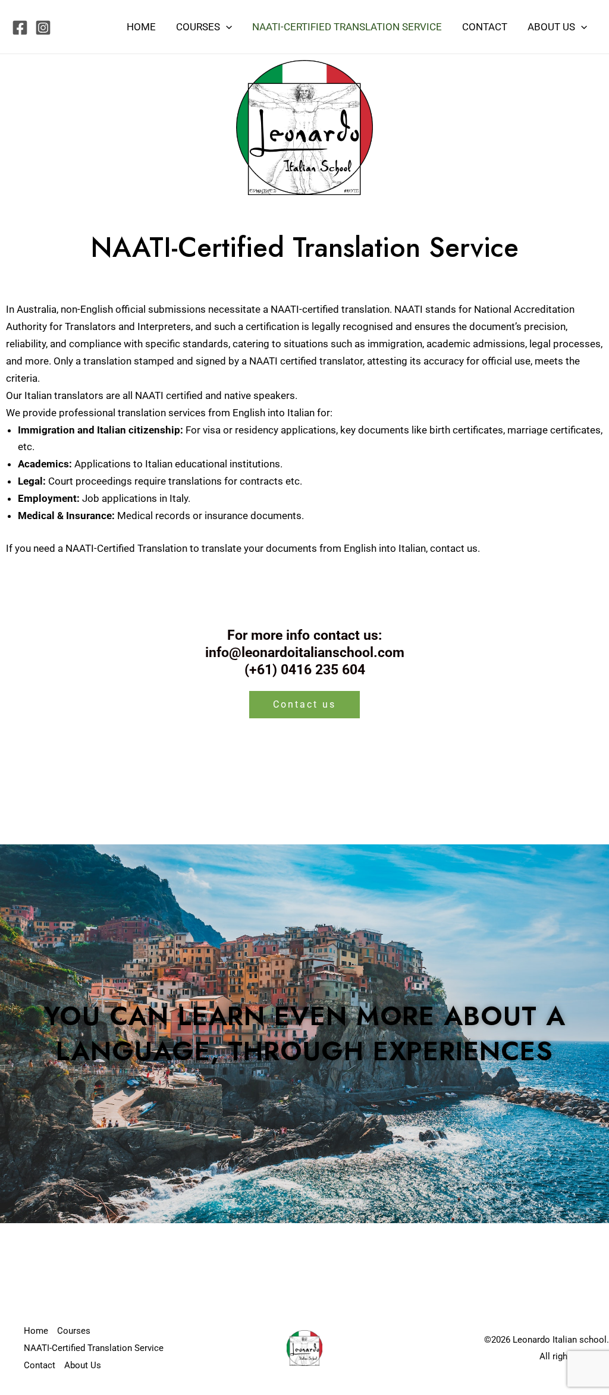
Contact (484, 27)
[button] (226, 27)
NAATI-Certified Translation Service (347, 27)
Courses (198, 27)
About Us (551, 27)
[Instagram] (43, 28)
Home (141, 27)
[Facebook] (20, 28)
